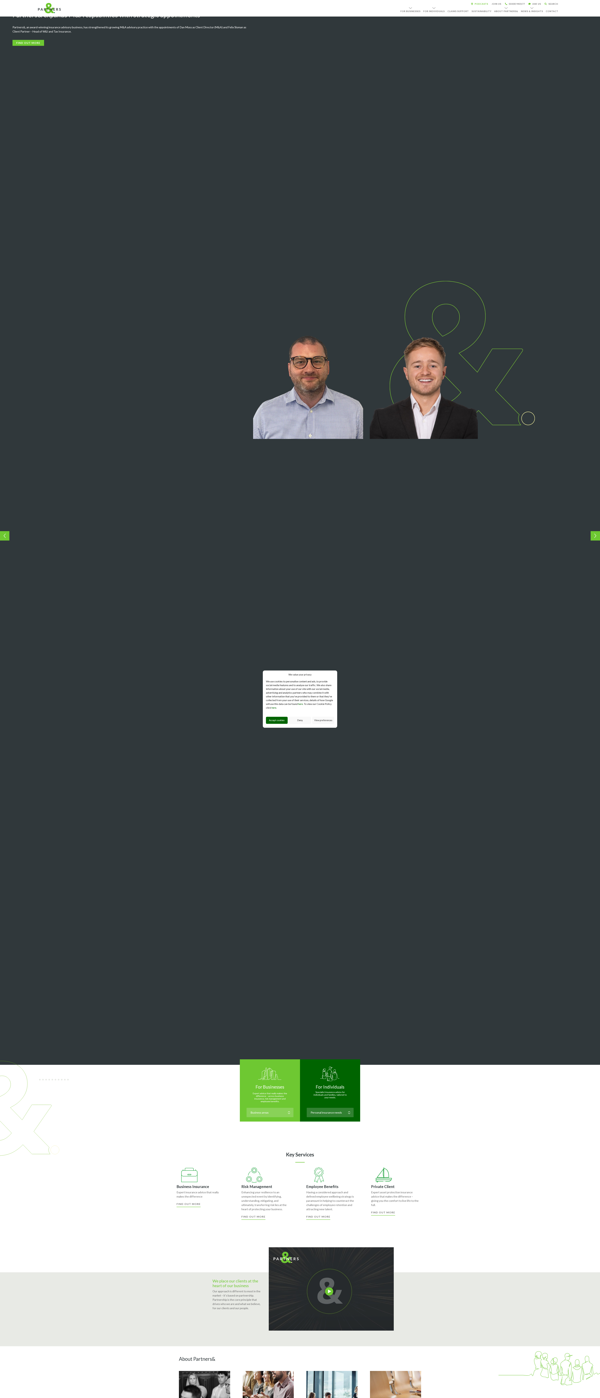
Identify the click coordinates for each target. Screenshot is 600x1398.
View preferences (323, 720)
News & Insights (532, 11)
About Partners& (506, 11)
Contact (552, 11)
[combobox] (270, 1112)
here (300, 703)
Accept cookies (277, 720)
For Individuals (434, 11)
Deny (300, 720)
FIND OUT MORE (28, 42)
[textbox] (270, 1112)
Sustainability (481, 11)
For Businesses (410, 11)
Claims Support (458, 11)
